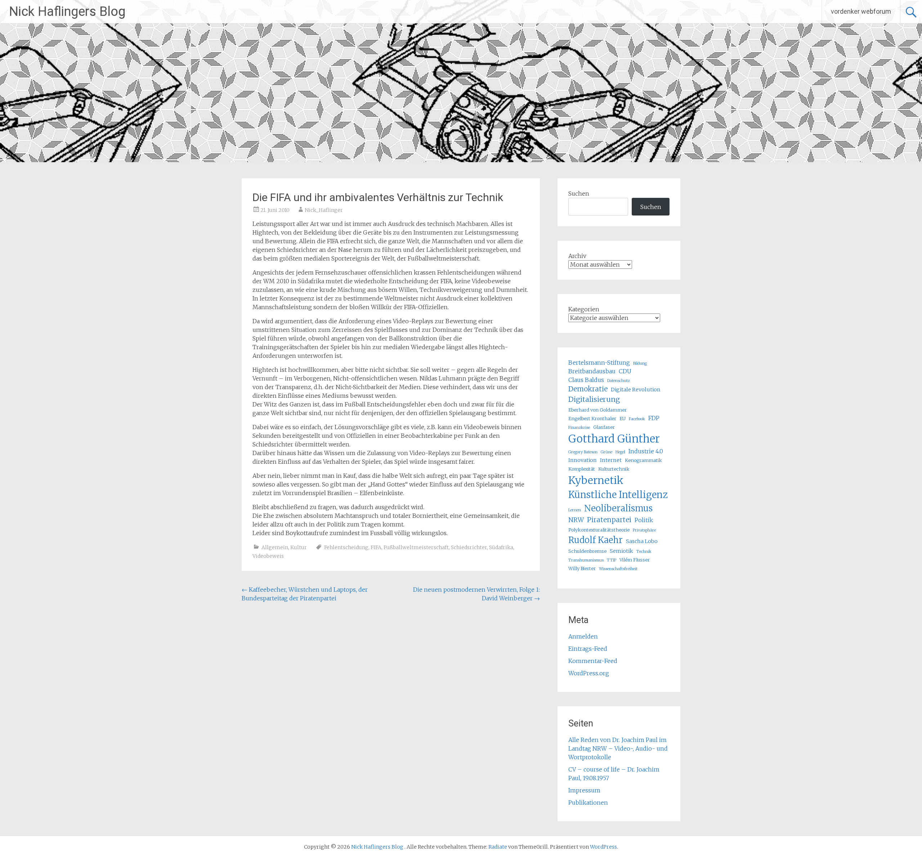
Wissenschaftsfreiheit (618, 568)
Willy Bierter (582, 568)
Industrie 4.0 (645, 451)
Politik (644, 520)
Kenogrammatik (643, 460)
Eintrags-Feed (587, 648)
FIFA (376, 547)
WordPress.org (588, 673)
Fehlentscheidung (346, 547)
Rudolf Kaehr (595, 540)
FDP (653, 418)
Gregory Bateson (582, 452)
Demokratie (588, 389)
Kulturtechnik (614, 469)
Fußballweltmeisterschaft (416, 547)
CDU (625, 371)
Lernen (574, 510)
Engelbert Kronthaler (592, 418)
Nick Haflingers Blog (67, 11)
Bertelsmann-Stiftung (599, 362)
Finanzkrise (579, 427)
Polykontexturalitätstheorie (599, 530)
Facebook (637, 419)
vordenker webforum (861, 11)
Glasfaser (604, 427)
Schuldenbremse (587, 551)
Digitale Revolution (636, 389)
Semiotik (621, 551)
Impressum (584, 790)
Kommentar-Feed (592, 660)
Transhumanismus (586, 560)
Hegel (620, 452)
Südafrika (501, 547)
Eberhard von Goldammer (597, 410)
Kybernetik (595, 480)
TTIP (611, 560)
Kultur (298, 547)
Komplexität (581, 469)
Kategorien (583, 309)
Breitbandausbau (592, 371)
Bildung (640, 363)
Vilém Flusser (634, 560)
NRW (576, 520)
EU (622, 418)
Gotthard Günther (614, 438)
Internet (611, 460)
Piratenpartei (609, 520)
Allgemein (274, 547)
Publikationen (588, 802)
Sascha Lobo (642, 541)
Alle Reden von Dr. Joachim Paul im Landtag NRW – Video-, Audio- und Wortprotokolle (618, 748)
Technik (644, 551)
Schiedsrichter (469, 547)
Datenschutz (618, 380)
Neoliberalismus (618, 508)
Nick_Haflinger (324, 210)
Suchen (578, 193)
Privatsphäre (644, 530)
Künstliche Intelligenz (618, 495)
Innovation (582, 460)
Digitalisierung (594, 399)
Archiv (577, 255)
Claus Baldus (586, 379)
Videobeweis (268, 556)
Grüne (606, 452)
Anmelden (583, 636)
